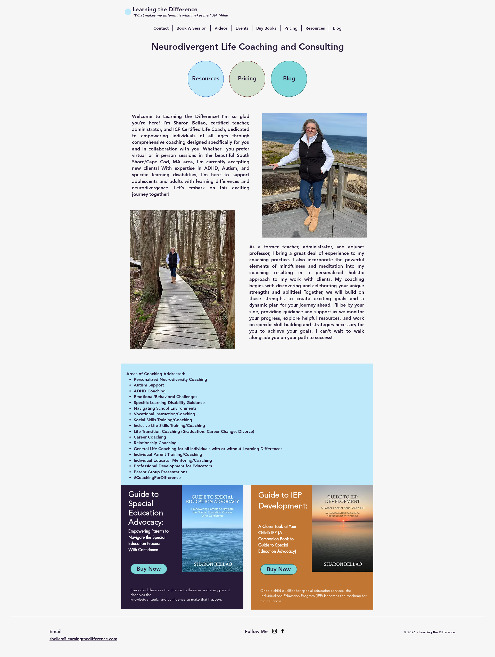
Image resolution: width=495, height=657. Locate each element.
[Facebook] (282, 631)
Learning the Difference (165, 9)
